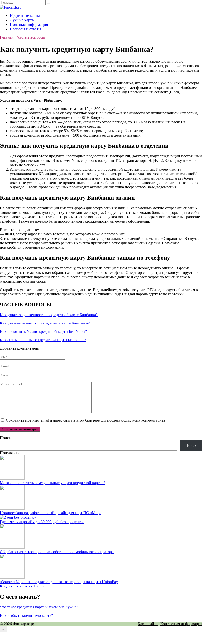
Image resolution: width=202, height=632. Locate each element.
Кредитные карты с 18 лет (22, 586)
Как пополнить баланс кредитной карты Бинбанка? (43, 331)
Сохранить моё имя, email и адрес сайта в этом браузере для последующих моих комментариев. (86, 420)
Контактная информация (181, 624)
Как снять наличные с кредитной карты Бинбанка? (43, 340)
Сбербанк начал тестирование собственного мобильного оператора (57, 552)
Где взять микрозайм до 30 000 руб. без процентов (42, 522)
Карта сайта (148, 624)
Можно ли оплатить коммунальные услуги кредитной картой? (52, 483)
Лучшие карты (22, 20)
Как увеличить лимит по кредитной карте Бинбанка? (45, 323)
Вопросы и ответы (25, 29)
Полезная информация (29, 24)
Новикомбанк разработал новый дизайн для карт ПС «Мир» (50, 513)
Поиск (5, 438)
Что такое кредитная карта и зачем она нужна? (39, 607)
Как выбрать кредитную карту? (26, 615)
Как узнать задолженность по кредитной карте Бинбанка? (49, 315)
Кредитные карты (25, 16)
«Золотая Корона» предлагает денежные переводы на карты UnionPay (59, 582)
